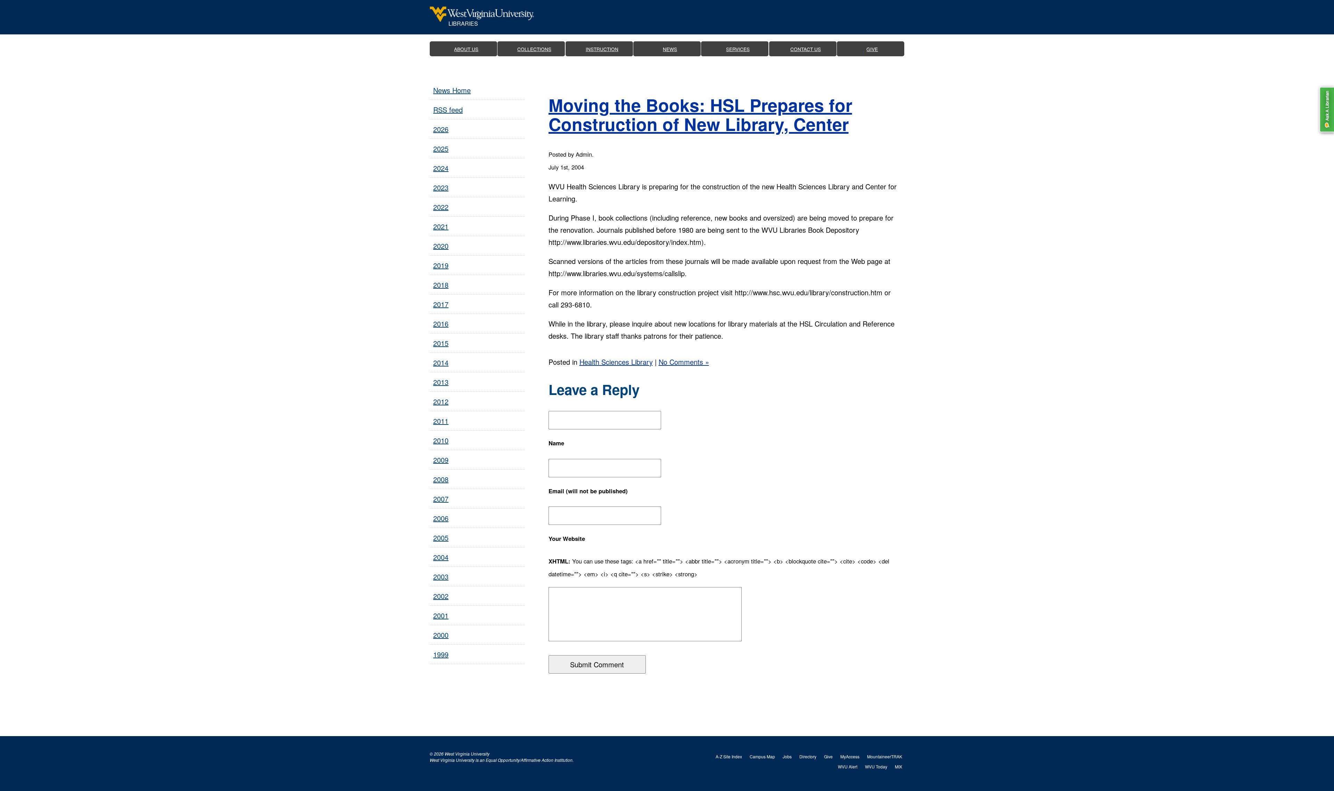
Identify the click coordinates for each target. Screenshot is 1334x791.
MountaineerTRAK (884, 756)
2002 (440, 596)
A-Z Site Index (729, 756)
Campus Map (762, 756)
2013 (440, 382)
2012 (440, 401)
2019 (440, 265)
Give (828, 756)
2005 (440, 538)
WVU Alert (847, 766)
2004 (440, 557)
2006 (440, 518)
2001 (440, 615)
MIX (898, 766)
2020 (440, 246)
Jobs (787, 756)
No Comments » (684, 362)
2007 (440, 499)
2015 (440, 343)
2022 (440, 207)
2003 (440, 576)
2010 (440, 440)
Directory (807, 756)
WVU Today (876, 766)
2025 (440, 148)
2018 (440, 285)
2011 (440, 421)
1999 (440, 654)
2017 (440, 304)
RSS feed (448, 110)
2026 (440, 129)
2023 (440, 187)
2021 (440, 226)
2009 (440, 460)
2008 (440, 479)
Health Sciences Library (616, 362)
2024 (440, 168)
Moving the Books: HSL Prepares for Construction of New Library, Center (700, 114)
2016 (440, 324)
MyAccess (849, 756)
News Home (452, 90)
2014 (440, 362)
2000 (440, 635)
